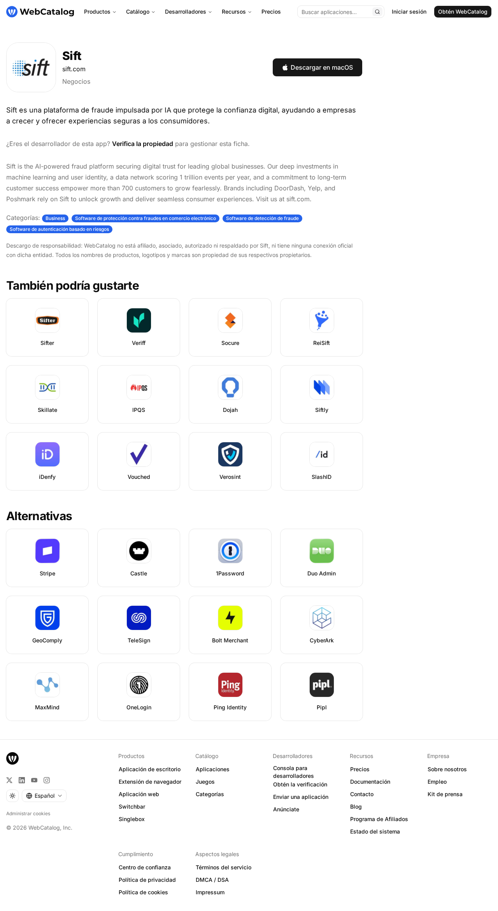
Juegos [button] (205, 781)
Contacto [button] (362, 794)
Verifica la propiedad (142, 144)
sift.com (74, 69)
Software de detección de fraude (262, 218)
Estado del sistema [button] (375, 831)
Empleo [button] (437, 781)
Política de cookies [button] (143, 892)
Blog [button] (356, 806)
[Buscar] (377, 11)
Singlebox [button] (132, 819)
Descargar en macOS (322, 67)
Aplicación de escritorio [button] (150, 769)
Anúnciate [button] (286, 809)
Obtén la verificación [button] (300, 784)
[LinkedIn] (22, 780)
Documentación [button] (370, 781)
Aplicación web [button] (139, 794)
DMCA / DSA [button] (212, 879)
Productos (97, 11)
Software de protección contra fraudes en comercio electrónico (145, 218)
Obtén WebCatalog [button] (462, 11)
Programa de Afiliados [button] (379, 819)
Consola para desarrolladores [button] (293, 772)
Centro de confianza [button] (145, 867)
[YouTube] (34, 780)
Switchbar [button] (132, 806)
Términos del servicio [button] (223, 867)
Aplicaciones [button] (213, 769)
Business (55, 218)
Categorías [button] (210, 794)
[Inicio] (40, 11)
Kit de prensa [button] (445, 794)
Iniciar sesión (409, 11)
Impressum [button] (210, 892)
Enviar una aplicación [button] (300, 796)
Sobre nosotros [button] (447, 769)
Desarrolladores (185, 11)
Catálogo (137, 11)
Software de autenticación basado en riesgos (59, 229)
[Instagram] (47, 780)
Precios (271, 11)
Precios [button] (360, 769)
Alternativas (39, 516)
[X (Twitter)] (9, 780)
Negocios (76, 81)
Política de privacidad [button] (147, 879)
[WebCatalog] (12, 758)
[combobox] (44, 796)
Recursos (234, 11)
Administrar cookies (28, 813)
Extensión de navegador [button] (150, 781)
